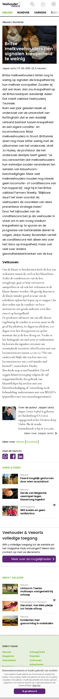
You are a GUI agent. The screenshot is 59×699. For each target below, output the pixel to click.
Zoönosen (36, 660)
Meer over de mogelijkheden (31, 559)
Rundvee (23, 12)
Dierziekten (9, 660)
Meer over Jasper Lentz (38, 433)
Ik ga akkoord (29, 691)
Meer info (36, 685)
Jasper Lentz (9, 68)
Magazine (8, 656)
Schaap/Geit (37, 652)
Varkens (40, 12)
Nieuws (7, 12)
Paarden (35, 656)
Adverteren (36, 664)
